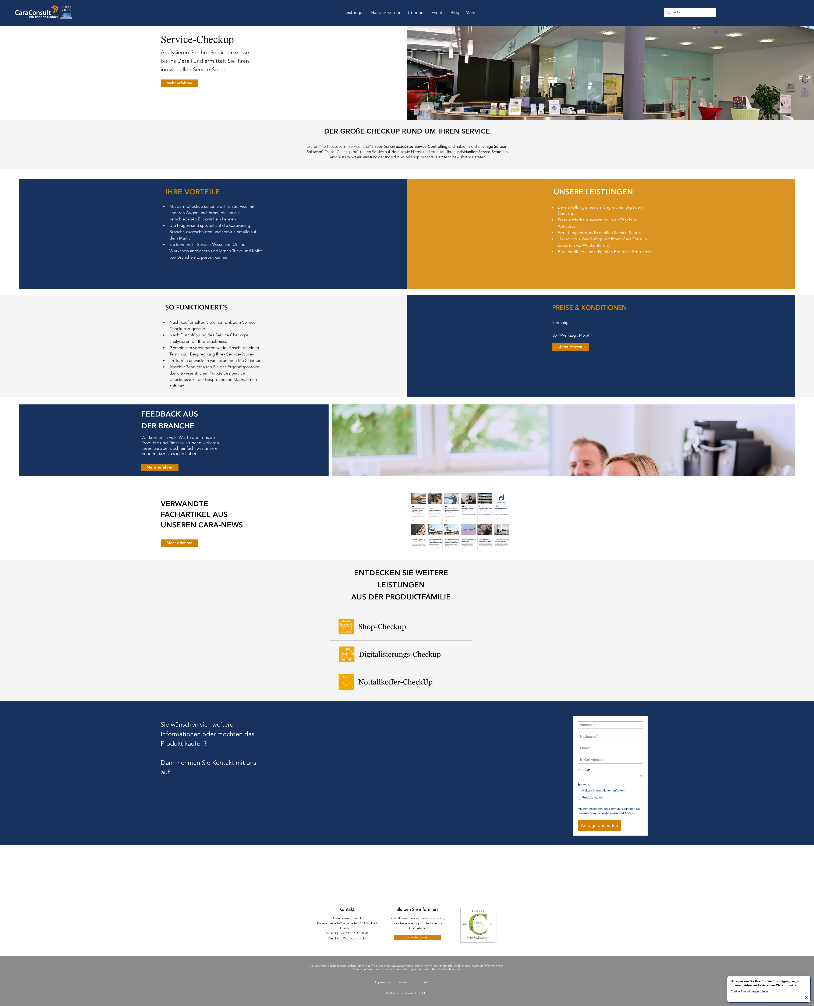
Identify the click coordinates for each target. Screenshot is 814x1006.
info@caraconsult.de (351, 938)
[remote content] (610, 773)
